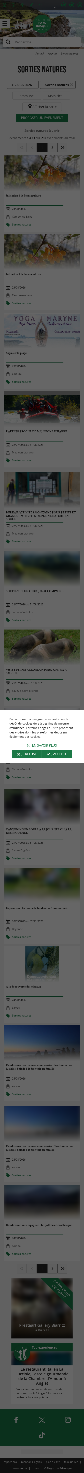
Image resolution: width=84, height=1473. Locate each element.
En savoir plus (44, 745)
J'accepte (59, 754)
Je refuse (29, 754)
